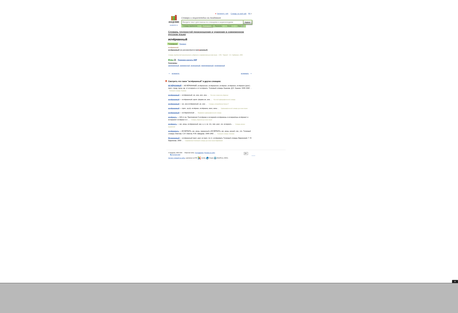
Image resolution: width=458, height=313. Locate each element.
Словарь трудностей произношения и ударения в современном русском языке (191, 26)
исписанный (195, 65)
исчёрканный (173, 95)
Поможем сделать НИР (187, 60)
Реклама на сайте (209, 152)
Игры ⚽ (240, 26)
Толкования (207, 26)
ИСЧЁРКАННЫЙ (174, 86)
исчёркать (172, 117)
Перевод (182, 44)
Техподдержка (199, 152)
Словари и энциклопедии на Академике (201, 18)
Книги (229, 26)
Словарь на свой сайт (239, 14)
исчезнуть (175, 73)
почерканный (219, 65)
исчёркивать (173, 131)
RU (249, 14)
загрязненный (173, 65)
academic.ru (174, 25)
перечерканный (207, 65)
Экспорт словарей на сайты (176, 158)
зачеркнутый (185, 65)
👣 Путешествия (175, 154)
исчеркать (245, 73)
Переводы (218, 26)
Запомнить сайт (222, 14)
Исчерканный (174, 138)
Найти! (247, 22)
